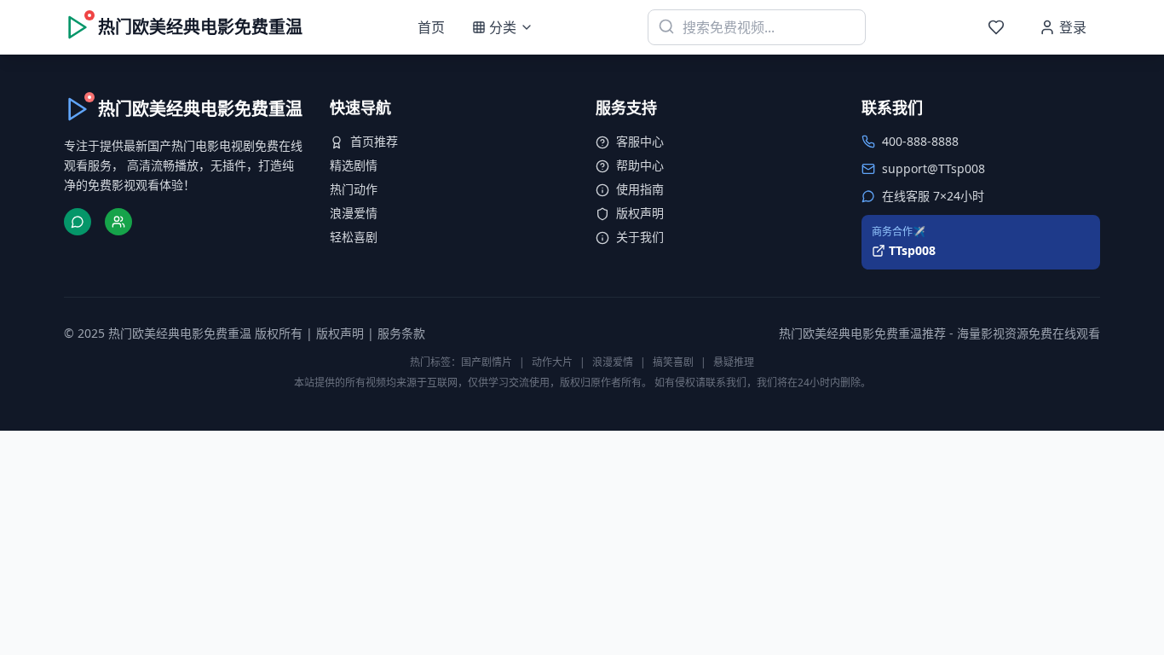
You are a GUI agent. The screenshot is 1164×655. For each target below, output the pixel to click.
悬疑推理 (733, 362)
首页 (431, 27)
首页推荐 (374, 141)
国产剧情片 (486, 362)
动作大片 (552, 362)
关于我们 (640, 237)
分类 (502, 27)
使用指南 (640, 189)
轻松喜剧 (353, 237)
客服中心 (640, 141)
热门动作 (353, 189)
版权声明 (640, 213)
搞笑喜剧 (673, 362)
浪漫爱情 (353, 213)
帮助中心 (640, 165)
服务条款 (401, 333)
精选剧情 (353, 165)
